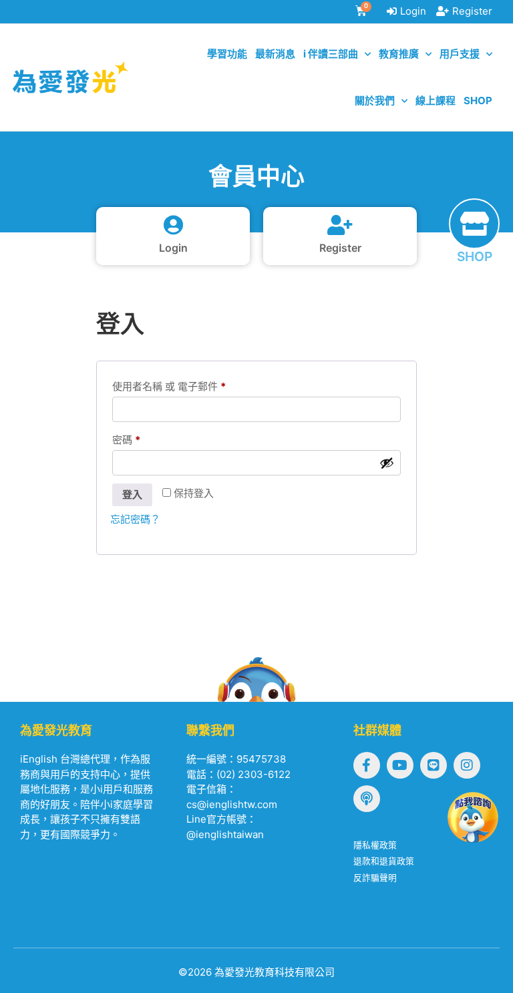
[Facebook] (366, 765)
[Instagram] (467, 765)
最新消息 (275, 53)
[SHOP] (474, 223)
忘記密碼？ (135, 519)
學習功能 (227, 53)
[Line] (433, 765)
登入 (132, 495)
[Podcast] (366, 798)
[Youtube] (400, 765)
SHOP (474, 256)
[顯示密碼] (386, 462)
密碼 (126, 439)
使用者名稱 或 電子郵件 (169, 386)
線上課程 (435, 100)
